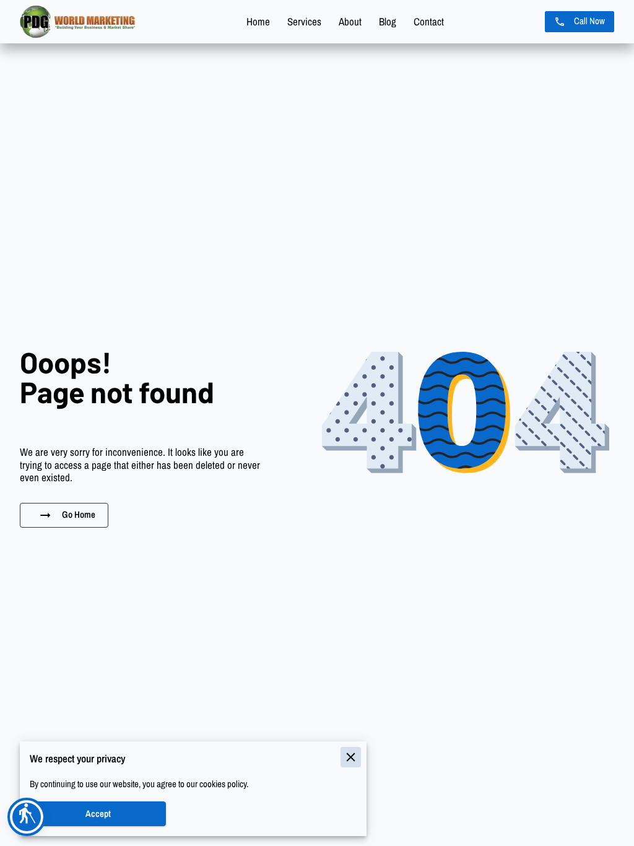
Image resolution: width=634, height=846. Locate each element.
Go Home (78, 514)
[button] (26, 817)
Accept (98, 814)
